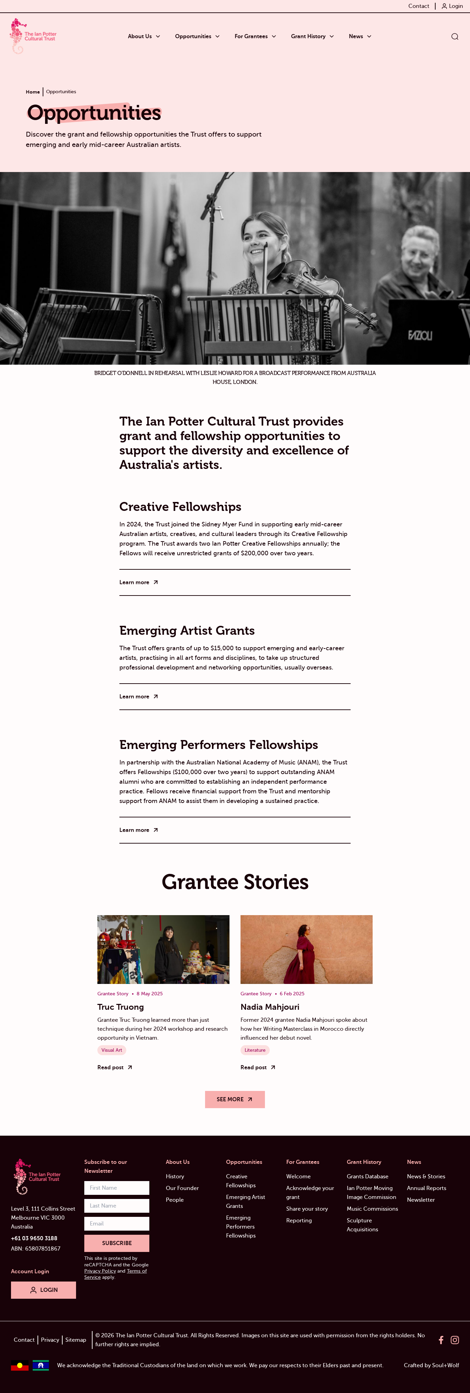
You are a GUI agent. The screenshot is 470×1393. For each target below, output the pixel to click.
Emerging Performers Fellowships (241, 1227)
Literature (255, 1050)
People (175, 1200)
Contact (24, 1340)
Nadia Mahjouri (270, 1007)
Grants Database (367, 1177)
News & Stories (426, 1177)
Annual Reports (426, 1188)
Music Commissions (372, 1209)
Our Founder (182, 1188)
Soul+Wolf (445, 1365)
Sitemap (75, 1340)
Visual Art (112, 1050)
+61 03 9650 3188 (34, 1238)
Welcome (298, 1177)
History (175, 1177)
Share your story (307, 1209)
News (414, 1162)
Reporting (299, 1221)
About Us (178, 1162)
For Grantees (302, 1162)
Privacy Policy (100, 1271)
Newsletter (421, 1200)
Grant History (364, 1162)
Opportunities (244, 1162)
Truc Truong (120, 1007)
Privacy (50, 1340)
